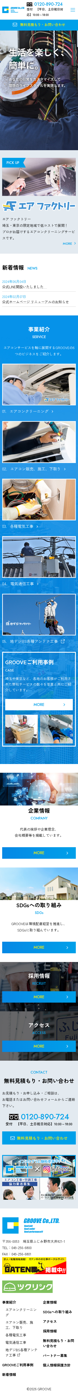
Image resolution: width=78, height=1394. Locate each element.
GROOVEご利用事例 (17, 1364)
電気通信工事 (15, 1342)
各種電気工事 (15, 1334)
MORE (67, 243)
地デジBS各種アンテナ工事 (21, 1352)
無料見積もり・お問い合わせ (58, 1343)
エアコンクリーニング (21, 1312)
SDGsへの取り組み (57, 1311)
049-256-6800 (21, 1247)
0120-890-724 (48, 4)
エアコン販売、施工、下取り (19, 1325)
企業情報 (50, 1302)
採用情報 (50, 1331)
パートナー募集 (55, 1355)
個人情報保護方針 (57, 1365)
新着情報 (9, 1374)
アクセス (50, 1321)
